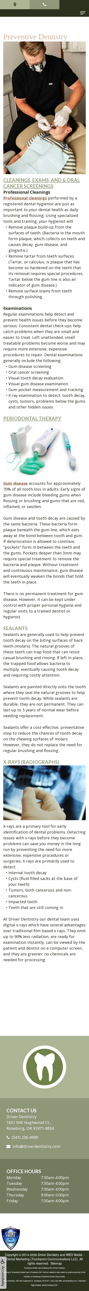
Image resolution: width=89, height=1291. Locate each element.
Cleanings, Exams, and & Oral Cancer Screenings (41, 183)
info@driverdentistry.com (36, 1146)
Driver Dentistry (48, 1255)
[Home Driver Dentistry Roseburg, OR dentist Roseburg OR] (44, 1066)
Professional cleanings (25, 198)
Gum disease (15, 483)
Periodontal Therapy (32, 418)
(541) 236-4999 (25, 1137)
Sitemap (56, 1263)
